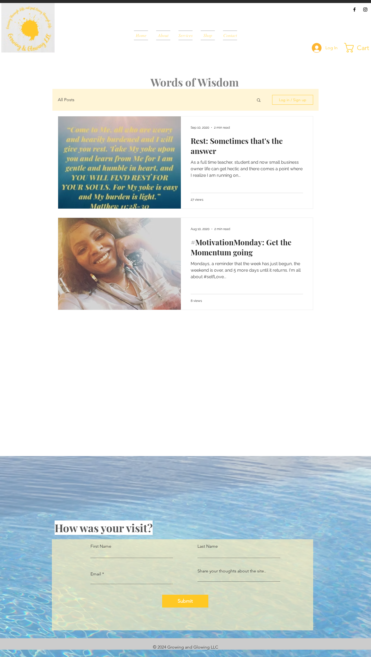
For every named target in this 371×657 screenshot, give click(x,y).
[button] (258, 100)
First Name (100, 546)
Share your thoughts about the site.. (231, 571)
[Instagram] (365, 9)
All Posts (66, 99)
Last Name (207, 546)
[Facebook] (354, 9)
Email (95, 574)
